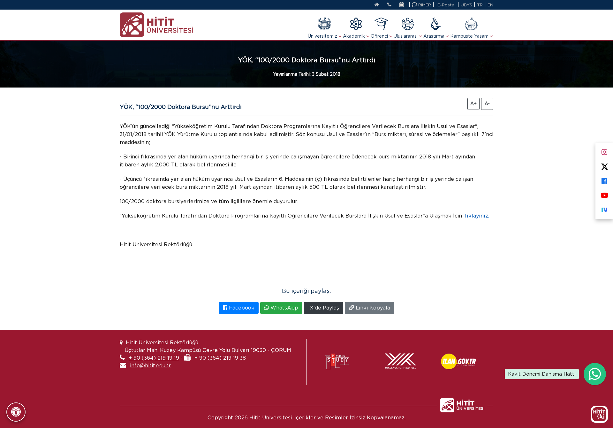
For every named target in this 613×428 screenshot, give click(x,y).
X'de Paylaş (323, 308)
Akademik (354, 36)
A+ (473, 103)
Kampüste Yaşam (469, 36)
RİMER (424, 5)
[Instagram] (604, 151)
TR (480, 5)
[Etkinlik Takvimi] (403, 5)
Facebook (240, 308)
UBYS (466, 5)
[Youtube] (604, 194)
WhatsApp (283, 308)
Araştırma (433, 36)
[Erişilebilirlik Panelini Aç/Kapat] (16, 412)
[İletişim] (389, 5)
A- (487, 103)
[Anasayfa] (377, 5)
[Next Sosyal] (604, 208)
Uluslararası (406, 36)
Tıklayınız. (476, 216)
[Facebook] (604, 179)
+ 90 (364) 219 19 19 (154, 358)
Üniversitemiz (322, 36)
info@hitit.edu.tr (150, 366)
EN (490, 5)
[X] (604, 165)
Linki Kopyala (372, 308)
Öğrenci (379, 36)
